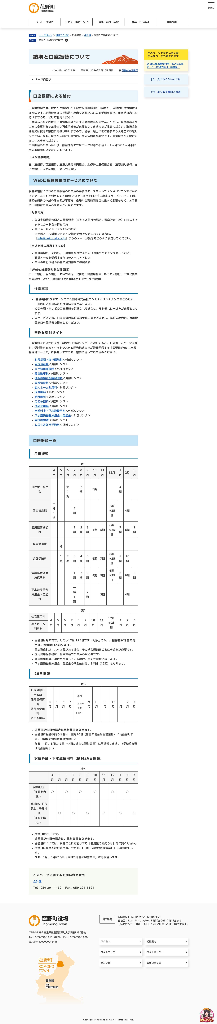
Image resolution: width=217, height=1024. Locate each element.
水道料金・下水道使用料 (50, 410)
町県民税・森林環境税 (49, 359)
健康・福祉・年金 (108, 22)
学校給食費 (42, 420)
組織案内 (151, 941)
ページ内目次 (43, 79)
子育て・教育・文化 (76, 22)
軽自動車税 (42, 373)
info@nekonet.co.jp (51, 238)
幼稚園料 (40, 396)
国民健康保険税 (44, 369)
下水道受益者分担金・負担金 (53, 415)
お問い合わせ (154, 963)
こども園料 (42, 401)
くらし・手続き (45, 22)
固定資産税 (42, 364)
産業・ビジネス (140, 22)
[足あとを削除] (66, 40)
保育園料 (40, 392)
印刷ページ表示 (130, 70)
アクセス (105, 941)
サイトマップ (108, 952)
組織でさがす (62, 35)
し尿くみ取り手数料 (47, 424)
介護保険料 (42, 382)
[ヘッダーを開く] (211, 6)
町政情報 (172, 22)
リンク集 (105, 963)
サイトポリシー (155, 952)
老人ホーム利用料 (46, 387)
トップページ (45, 35)
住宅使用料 (42, 406)
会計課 (87, 35)
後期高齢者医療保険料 (49, 378)
